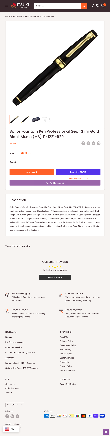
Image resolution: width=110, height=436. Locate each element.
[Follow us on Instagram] (12, 416)
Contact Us (10, 384)
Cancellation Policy (68, 345)
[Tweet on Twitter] (93, 143)
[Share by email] (98, 143)
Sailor (13, 143)
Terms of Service (67, 370)
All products (17, 16)
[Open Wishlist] (106, 432)
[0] (102, 5)
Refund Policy (66, 353)
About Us (64, 337)
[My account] (93, 5)
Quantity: (14, 162)
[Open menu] (6, 6)
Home (7, 16)
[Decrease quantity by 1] (23, 162)
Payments (64, 362)
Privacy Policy (66, 366)
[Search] (84, 6)
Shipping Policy (66, 341)
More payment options (78, 178)
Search (8, 392)
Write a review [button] (55, 277)
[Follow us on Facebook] (7, 416)
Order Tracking (12, 388)
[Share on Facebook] (83, 143)
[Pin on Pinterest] (88, 143)
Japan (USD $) (12, 405)
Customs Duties (67, 358)
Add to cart (31, 172)
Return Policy (66, 349)
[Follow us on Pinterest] (17, 416)
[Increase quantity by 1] (39, 162)
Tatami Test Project (68, 384)
